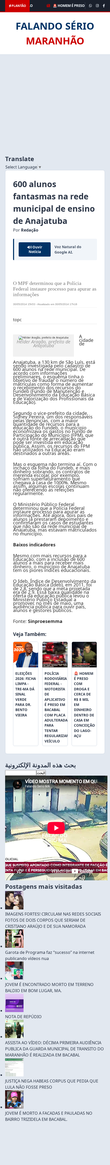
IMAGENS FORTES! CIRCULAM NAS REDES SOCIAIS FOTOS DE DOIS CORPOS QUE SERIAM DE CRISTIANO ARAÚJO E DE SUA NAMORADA (53, 920)
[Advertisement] (55, 104)
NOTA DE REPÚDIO (23, 1016)
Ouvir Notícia (35, 249)
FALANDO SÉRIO (55, 33)
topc (17, 319)
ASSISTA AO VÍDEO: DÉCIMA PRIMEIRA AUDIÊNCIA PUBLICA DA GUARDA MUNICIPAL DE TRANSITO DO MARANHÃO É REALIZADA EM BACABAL (54, 1049)
